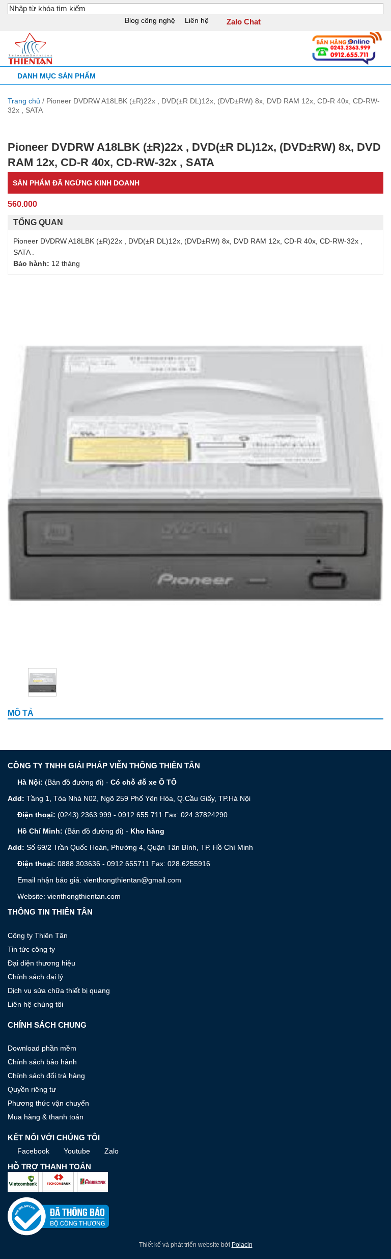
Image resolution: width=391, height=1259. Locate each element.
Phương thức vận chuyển (48, 1103)
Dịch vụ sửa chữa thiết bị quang (59, 990)
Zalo (111, 1151)
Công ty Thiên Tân (38, 935)
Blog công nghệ (150, 20)
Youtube (77, 1151)
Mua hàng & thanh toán (45, 1117)
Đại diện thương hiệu (41, 963)
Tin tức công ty (31, 949)
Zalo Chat (244, 22)
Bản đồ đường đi (74, 782)
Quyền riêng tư (32, 1089)
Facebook (33, 1151)
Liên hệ (197, 20)
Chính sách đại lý (35, 977)
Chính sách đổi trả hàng (46, 1076)
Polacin (242, 1244)
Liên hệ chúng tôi (35, 1004)
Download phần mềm (42, 1048)
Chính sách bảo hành (42, 1062)
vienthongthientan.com (84, 896)
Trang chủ (24, 101)
